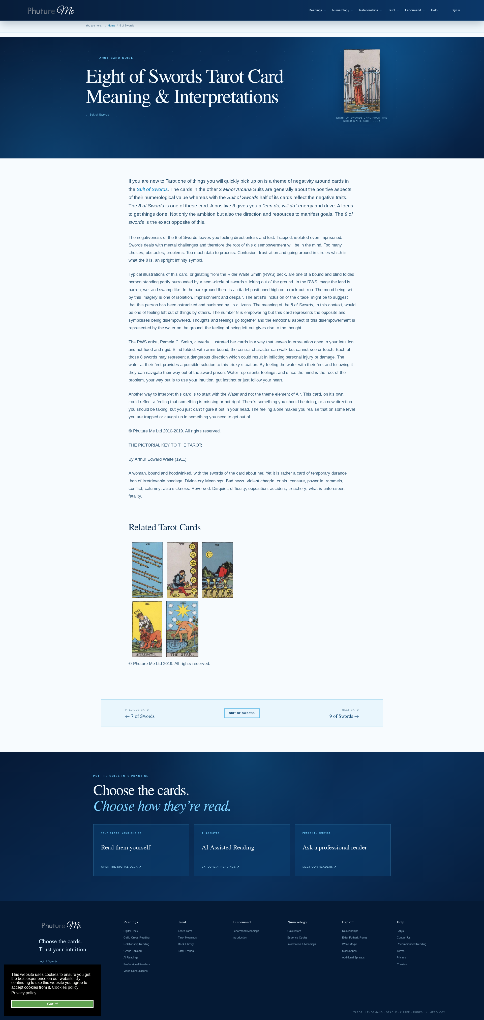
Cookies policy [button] (65, 987)
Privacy (401, 957)
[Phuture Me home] (51, 10)
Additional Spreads (353, 957)
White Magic (349, 944)
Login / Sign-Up (48, 961)
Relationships (370, 10)
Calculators (294, 930)
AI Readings (131, 957)
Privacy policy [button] (23, 993)
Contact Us (404, 937)
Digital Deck (131, 930)
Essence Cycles (297, 937)
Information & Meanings (301, 944)
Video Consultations (136, 970)
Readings (317, 10)
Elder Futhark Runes (355, 937)
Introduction (240, 937)
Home (111, 25)
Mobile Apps (349, 950)
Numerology (342, 10)
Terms (401, 950)
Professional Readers (137, 964)
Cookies (402, 964)
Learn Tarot (185, 930)
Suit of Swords (152, 189)
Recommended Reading (411, 944)
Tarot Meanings (187, 937)
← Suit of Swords (97, 114)
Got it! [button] (52, 1004)
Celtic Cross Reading (136, 937)
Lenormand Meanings (246, 930)
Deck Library (186, 944)
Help (436, 10)
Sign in (456, 10)
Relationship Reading (136, 944)
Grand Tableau (133, 950)
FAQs (400, 930)
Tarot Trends (186, 950)
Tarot (393, 10)
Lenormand (415, 10)
